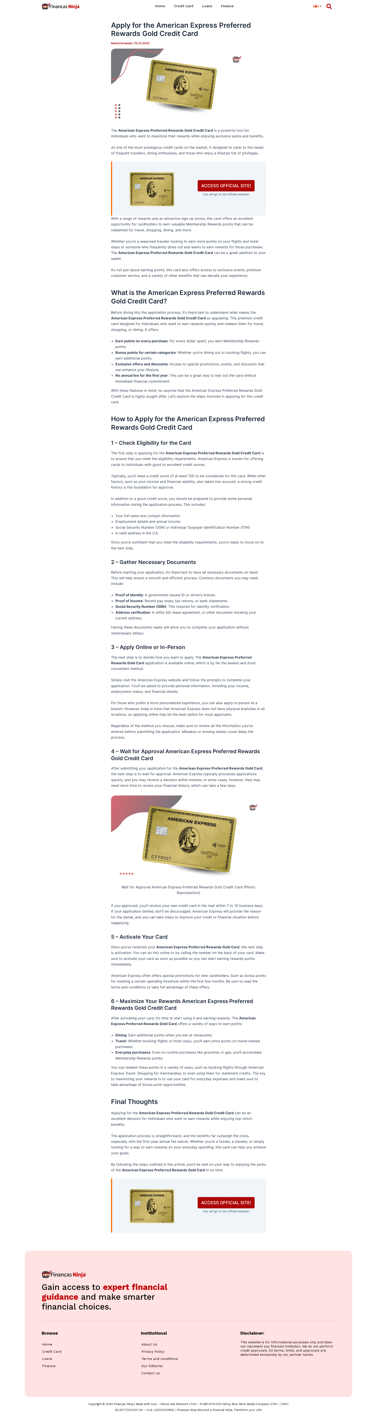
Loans (207, 6)
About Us (149, 1344)
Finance (227, 6)
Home (160, 6)
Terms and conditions (159, 1359)
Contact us (150, 1373)
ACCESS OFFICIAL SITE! (226, 185)
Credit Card (183, 6)
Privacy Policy (152, 1351)
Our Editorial (152, 1366)
